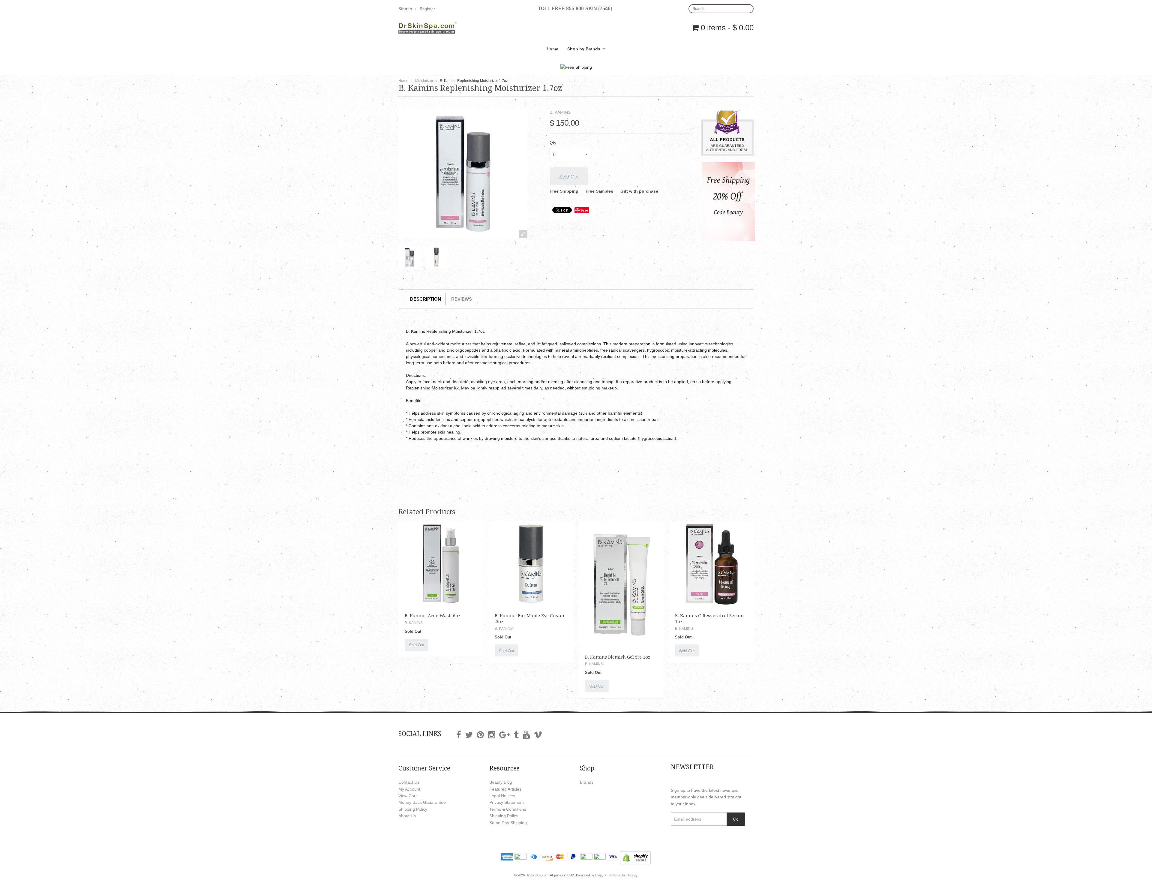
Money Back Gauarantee (422, 802)
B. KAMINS (560, 112)
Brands (586, 782)
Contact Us (408, 782)
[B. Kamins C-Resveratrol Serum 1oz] (711, 563)
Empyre (601, 875)
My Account (409, 789)
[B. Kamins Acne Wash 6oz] (440, 563)
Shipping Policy (412, 809)
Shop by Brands (583, 49)
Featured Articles (505, 789)
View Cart (407, 795)
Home (552, 49)
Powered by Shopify (622, 875)
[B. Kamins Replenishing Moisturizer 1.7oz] (409, 257)
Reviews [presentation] (461, 299)
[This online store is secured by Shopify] (635, 857)
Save (584, 210)
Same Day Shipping (508, 822)
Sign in (405, 9)
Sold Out (569, 176)
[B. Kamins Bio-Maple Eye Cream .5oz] (530, 563)
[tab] (425, 299)
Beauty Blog (500, 782)
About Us (407, 815)
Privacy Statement (506, 802)
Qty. (553, 142)
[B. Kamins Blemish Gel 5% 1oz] (621, 583)
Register (427, 9)
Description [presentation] (425, 299)
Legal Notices (502, 795)
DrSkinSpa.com (537, 875)
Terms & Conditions (507, 809)
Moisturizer (424, 81)
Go (735, 819)
